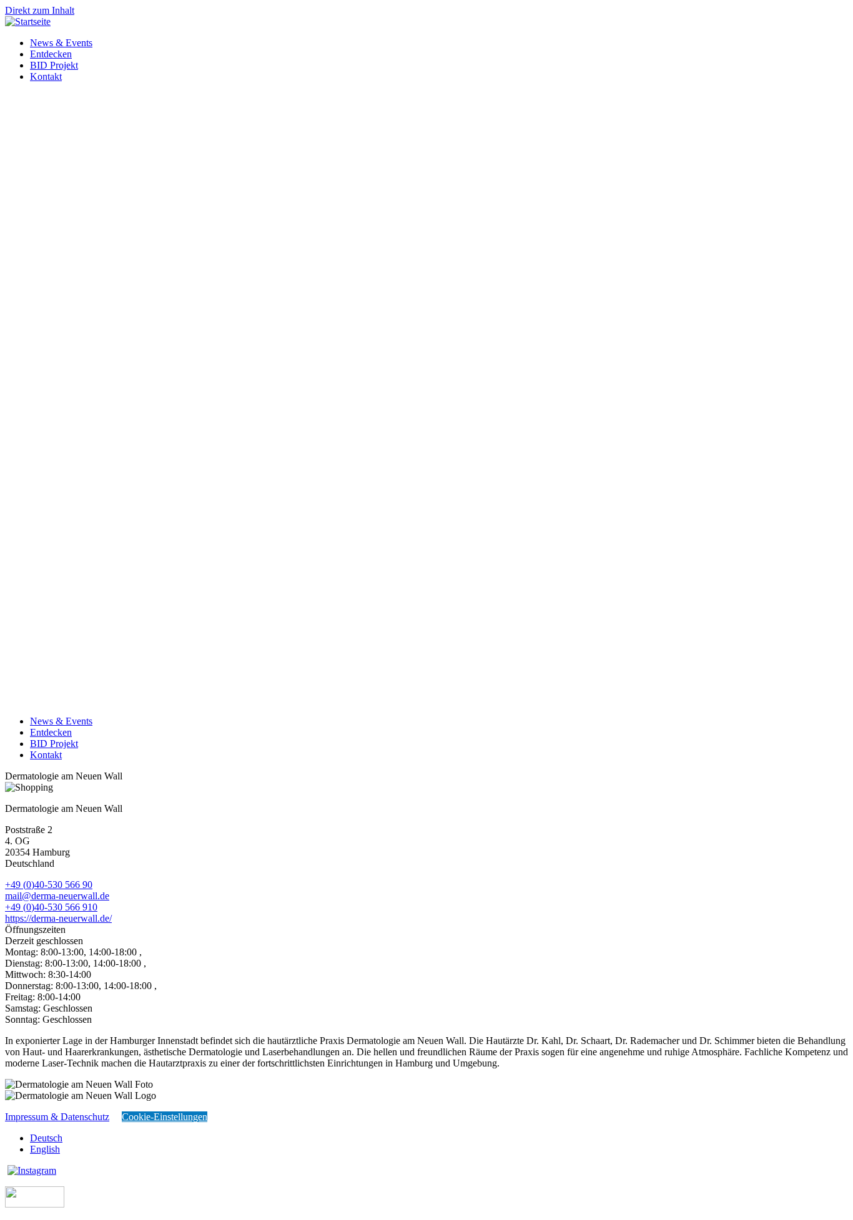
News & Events (61, 42)
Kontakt (46, 76)
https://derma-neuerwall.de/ (58, 918)
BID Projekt (54, 65)
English (45, 1149)
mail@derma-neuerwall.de (57, 896)
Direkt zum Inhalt (39, 10)
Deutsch (46, 1138)
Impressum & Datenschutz (57, 1116)
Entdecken (51, 54)
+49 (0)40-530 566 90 (48, 884)
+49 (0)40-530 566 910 (51, 907)
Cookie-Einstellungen (164, 1116)
